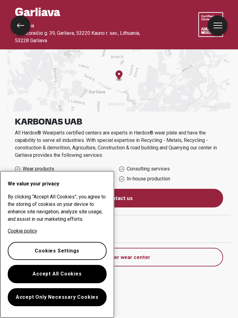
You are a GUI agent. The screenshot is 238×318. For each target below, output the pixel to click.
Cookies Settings (57, 251)
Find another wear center (119, 257)
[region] (57, 244)
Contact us (119, 198)
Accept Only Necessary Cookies (57, 297)
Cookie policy (22, 231)
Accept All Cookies (57, 274)
